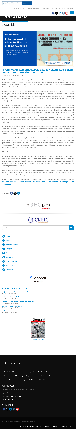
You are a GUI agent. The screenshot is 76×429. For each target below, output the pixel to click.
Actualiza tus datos (12, 245)
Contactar (46, 8)
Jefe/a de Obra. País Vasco (12, 306)
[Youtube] (66, 13)
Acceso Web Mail (19, 8)
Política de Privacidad (27, 426)
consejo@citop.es (15, 396)
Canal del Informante (11, 400)
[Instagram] (63, 13)
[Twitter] (56, 13)
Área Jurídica (10, 253)
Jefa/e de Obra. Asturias (11, 311)
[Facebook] (53, 13)
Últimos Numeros (38, 340)
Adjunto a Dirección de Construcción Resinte (18, 292)
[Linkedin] (59, 13)
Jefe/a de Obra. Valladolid (11, 297)
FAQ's (8, 236)
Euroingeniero (10, 265)
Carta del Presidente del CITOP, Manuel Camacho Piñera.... (20, 368)
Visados (8, 240)
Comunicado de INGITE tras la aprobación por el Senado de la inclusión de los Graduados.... (30, 376)
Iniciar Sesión (68, 8)
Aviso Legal (39, 426)
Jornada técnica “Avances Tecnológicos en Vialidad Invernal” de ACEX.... (25, 380)
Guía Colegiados (11, 261)
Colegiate (9, 249)
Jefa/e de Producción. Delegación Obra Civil (18, 302)
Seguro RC (9, 257)
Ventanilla (9, 270)
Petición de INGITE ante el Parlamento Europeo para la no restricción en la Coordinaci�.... (29, 372)
